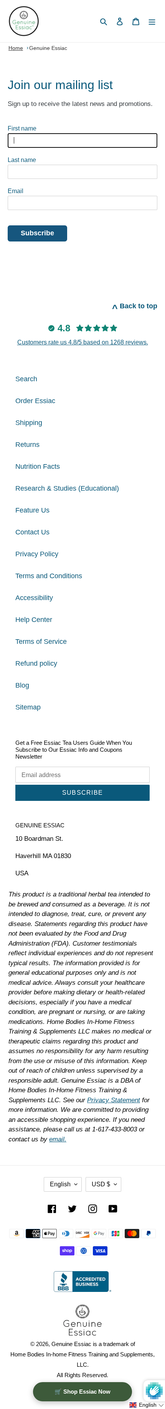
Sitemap (28, 707)
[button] (147, 1405)
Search (26, 379)
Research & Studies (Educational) (67, 488)
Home (15, 48)
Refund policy (36, 663)
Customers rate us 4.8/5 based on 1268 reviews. (82, 342)
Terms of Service (41, 641)
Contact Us (32, 532)
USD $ (101, 1184)
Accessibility (34, 598)
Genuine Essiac (48, 48)
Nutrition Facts (37, 466)
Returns (27, 444)
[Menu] (152, 21)
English (60, 1184)
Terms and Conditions (48, 576)
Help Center (33, 619)
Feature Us (32, 510)
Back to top (134, 306)
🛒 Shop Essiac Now (82, 1391)
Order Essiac (35, 401)
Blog (22, 685)
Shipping (28, 423)
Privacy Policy (36, 554)
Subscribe (37, 233)
